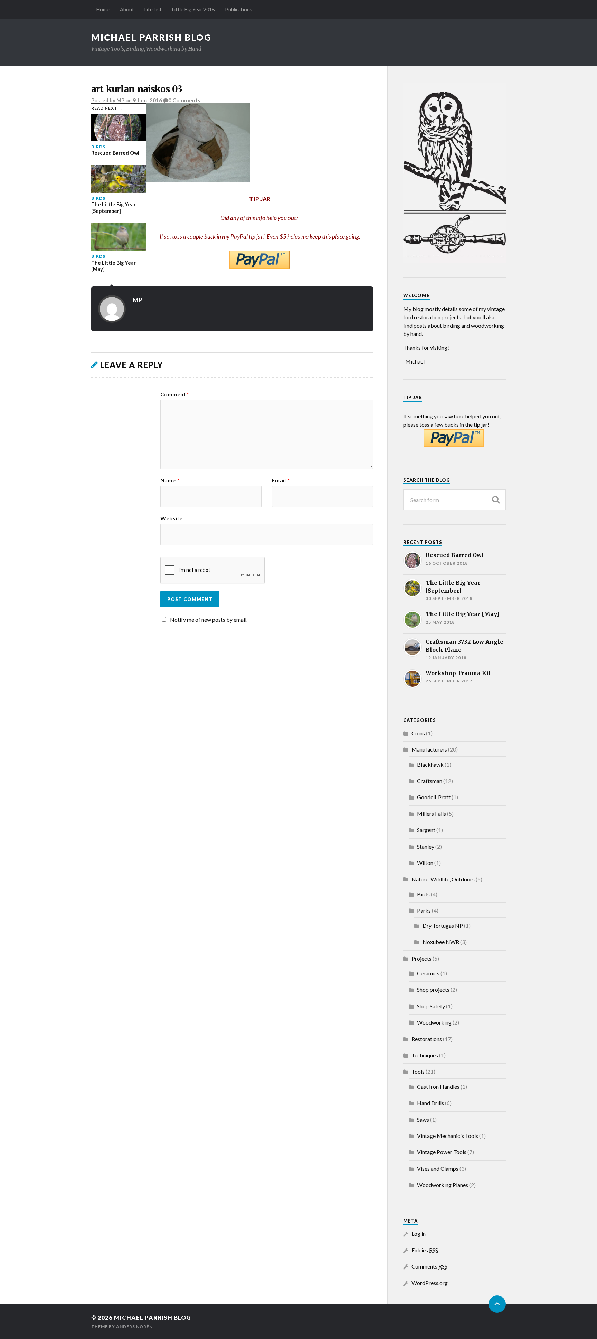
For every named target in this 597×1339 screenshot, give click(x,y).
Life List (153, 9)
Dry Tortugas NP (443, 925)
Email (281, 480)
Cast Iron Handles (438, 1086)
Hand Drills (430, 1103)
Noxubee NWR (441, 942)
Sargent (426, 830)
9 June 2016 (147, 100)
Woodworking (434, 1022)
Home (103, 9)
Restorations (426, 1039)
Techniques (424, 1055)
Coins (418, 733)
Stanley (425, 846)
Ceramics (428, 973)
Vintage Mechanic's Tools (447, 1135)
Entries (424, 1250)
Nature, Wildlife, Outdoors (443, 879)
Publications (238, 9)
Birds (423, 894)
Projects (421, 958)
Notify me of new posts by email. (208, 619)
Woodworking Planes (442, 1184)
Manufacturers (429, 749)
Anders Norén (134, 1326)
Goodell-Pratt (434, 797)
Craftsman (429, 780)
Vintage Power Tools (441, 1152)
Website (171, 518)
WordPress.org (429, 1283)
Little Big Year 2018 (193, 9)
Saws (423, 1119)
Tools (418, 1071)
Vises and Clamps (437, 1168)
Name (170, 480)
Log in (418, 1233)
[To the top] (497, 1304)
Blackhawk (430, 764)
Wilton (425, 862)
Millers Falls (431, 813)
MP (120, 100)
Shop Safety (431, 1006)
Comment (174, 394)
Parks (424, 910)
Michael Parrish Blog (151, 37)
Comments (429, 1266)
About (127, 9)
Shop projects (433, 989)
